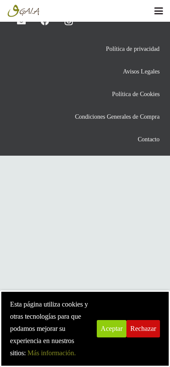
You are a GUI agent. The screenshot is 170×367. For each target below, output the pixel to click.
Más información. (51, 353)
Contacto (149, 139)
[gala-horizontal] (24, 10)
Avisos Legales (141, 71)
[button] (159, 11)
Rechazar (143, 328)
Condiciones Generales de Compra (117, 116)
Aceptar (111, 328)
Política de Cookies (136, 93)
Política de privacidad (133, 48)
